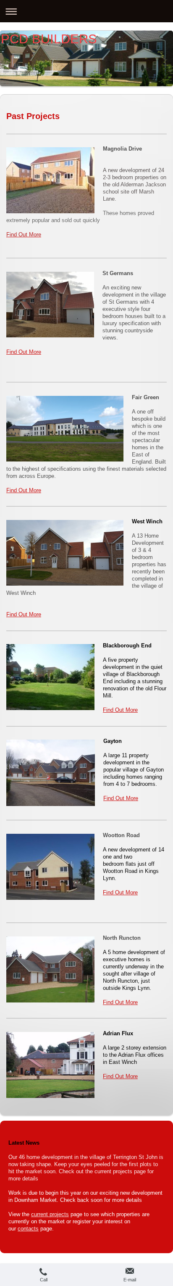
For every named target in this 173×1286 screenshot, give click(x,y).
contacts (28, 1229)
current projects (50, 1214)
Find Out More (23, 352)
